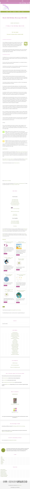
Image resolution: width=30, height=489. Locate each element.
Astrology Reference (15, 349)
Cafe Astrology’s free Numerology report (19, 183)
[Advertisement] (15, 172)
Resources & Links (15, 353)
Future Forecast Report (16, 208)
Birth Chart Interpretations (4, 475)
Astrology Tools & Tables (15, 348)
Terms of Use (2, 460)
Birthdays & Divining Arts (15, 345)
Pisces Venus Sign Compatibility (15, 223)
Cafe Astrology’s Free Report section (14, 184)
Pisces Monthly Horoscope (15, 201)
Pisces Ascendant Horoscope (21, 291)
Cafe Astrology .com (5, 7)
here (16, 417)
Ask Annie (15, 339)
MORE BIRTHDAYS (15, 394)
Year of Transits (5, 380)
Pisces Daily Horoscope (15, 199)
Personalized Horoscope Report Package (8, 382)
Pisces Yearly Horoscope (15, 200)
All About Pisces (15, 214)
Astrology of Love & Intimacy (15, 338)
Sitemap (2, 461)
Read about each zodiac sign (15, 404)
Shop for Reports (3, 469)
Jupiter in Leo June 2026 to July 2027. (7, 431)
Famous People (15, 340)
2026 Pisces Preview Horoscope (15, 211)
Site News (2, 462)
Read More (5, 253)
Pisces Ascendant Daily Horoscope (15, 203)
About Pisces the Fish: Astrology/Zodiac (9, 290)
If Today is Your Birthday (8, 180)
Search (2, 463)
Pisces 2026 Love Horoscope (9, 258)
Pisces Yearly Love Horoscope (15, 202)
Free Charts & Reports (4, 470)
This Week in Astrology (4, 476)
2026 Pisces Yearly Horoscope (8, 242)
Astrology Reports (15, 332)
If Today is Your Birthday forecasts (15, 367)
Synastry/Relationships (15, 346)
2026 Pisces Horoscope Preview (21, 242)
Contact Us (2, 459)
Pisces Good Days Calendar (21, 275)
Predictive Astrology (15, 347)
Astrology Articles (15, 337)
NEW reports (7, 384)
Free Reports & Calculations (15, 354)
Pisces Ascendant (15, 215)
